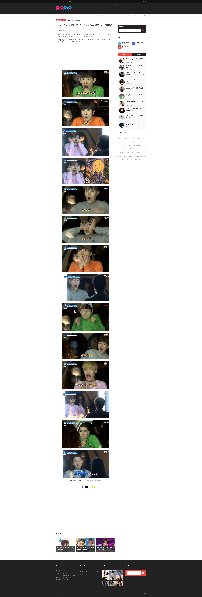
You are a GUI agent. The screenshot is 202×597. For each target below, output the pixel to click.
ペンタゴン (128, 159)
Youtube (97, 571)
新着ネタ (139, 54)
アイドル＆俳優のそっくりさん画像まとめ (135, 102)
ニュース (108, 16)
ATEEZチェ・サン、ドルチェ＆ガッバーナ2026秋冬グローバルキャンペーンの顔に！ (134, 60)
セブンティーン (125, 142)
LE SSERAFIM (130, 152)
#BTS (69, 16)
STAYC (123, 145)
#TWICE (91, 571)
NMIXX (119, 149)
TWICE (120, 138)
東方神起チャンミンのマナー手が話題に (134, 66)
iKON (129, 162)
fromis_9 (139, 152)
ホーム (60, 16)
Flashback (118, 16)
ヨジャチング (121, 159)
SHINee (143, 156)
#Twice (78, 16)
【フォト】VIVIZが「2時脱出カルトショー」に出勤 (134, 123)
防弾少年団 (128, 138)
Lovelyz (120, 156)
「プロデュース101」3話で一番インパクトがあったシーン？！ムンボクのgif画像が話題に (105, 549)
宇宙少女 (130, 156)
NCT (119, 142)
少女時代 (140, 138)
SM (125, 156)
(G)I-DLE (128, 145)
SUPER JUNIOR (136, 159)
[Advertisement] (117, 8)
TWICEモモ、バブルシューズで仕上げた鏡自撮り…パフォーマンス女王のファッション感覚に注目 (135, 74)
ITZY (134, 149)
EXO (143, 145)
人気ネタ (125, 54)
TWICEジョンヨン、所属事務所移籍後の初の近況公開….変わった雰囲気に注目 (134, 88)
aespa (133, 142)
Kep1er (139, 142)
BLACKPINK (127, 149)
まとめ (98, 16)
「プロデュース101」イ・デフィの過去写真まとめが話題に (65, 548)
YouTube (88, 16)
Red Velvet (136, 145)
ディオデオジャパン (60, 1)
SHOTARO (120, 162)
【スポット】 (121, 152)
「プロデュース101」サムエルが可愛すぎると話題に (85, 548)
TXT (119, 145)
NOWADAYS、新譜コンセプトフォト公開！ (135, 80)
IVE (135, 138)
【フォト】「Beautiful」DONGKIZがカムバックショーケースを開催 (134, 116)
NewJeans (139, 149)
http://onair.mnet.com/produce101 (85, 482)
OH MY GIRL (136, 156)
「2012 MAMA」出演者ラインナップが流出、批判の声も (134, 109)
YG (125, 162)
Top (145, 593)
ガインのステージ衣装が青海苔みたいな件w (134, 95)
